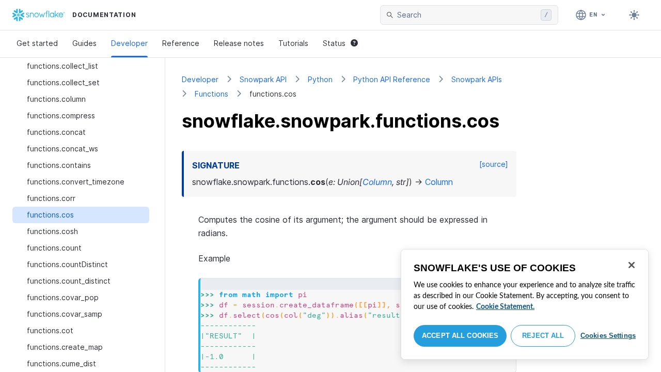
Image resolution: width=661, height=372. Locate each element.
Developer (129, 43)
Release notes (239, 43)
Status (334, 43)
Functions (211, 93)
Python (320, 79)
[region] (525, 304)
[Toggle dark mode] (634, 15)
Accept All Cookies (460, 335)
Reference (180, 43)
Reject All (543, 335)
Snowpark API (263, 79)
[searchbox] (467, 15)
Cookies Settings (608, 335)
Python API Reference (391, 79)
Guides (84, 43)
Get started (37, 43)
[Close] (631, 265)
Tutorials (293, 43)
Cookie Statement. (505, 307)
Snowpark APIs (476, 79)
